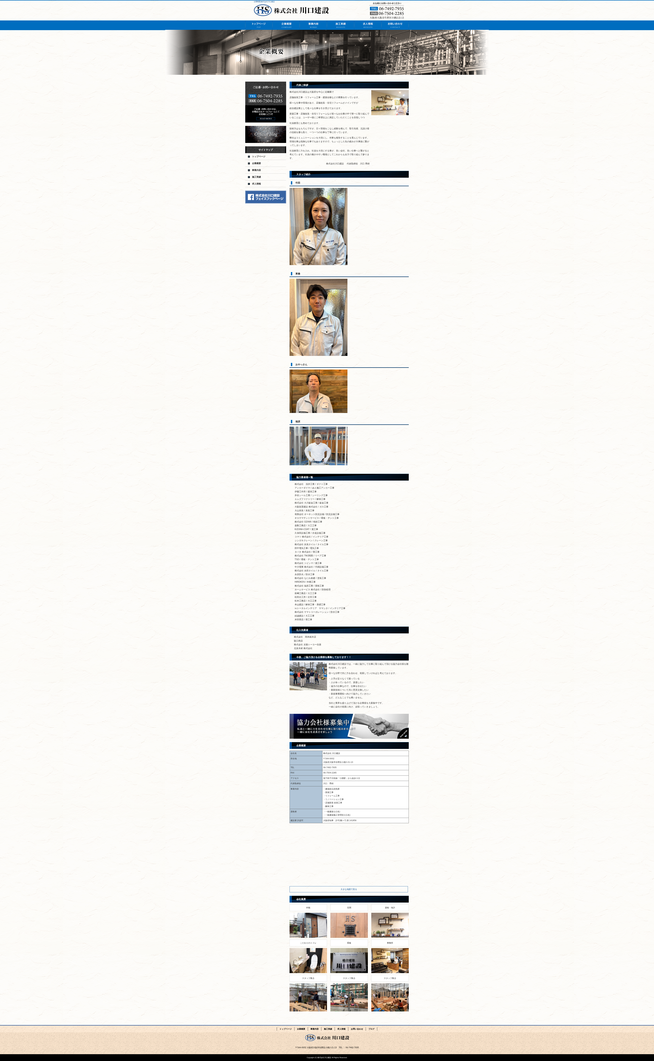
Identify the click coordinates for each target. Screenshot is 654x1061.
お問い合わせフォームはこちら (265, 102)
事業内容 (313, 25)
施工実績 (340, 25)
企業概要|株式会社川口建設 (264, 2)
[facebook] (265, 202)
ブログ (371, 1029)
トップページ (258, 25)
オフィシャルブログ (265, 134)
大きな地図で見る (349, 889)
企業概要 (286, 25)
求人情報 (368, 25)
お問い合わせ (395, 25)
